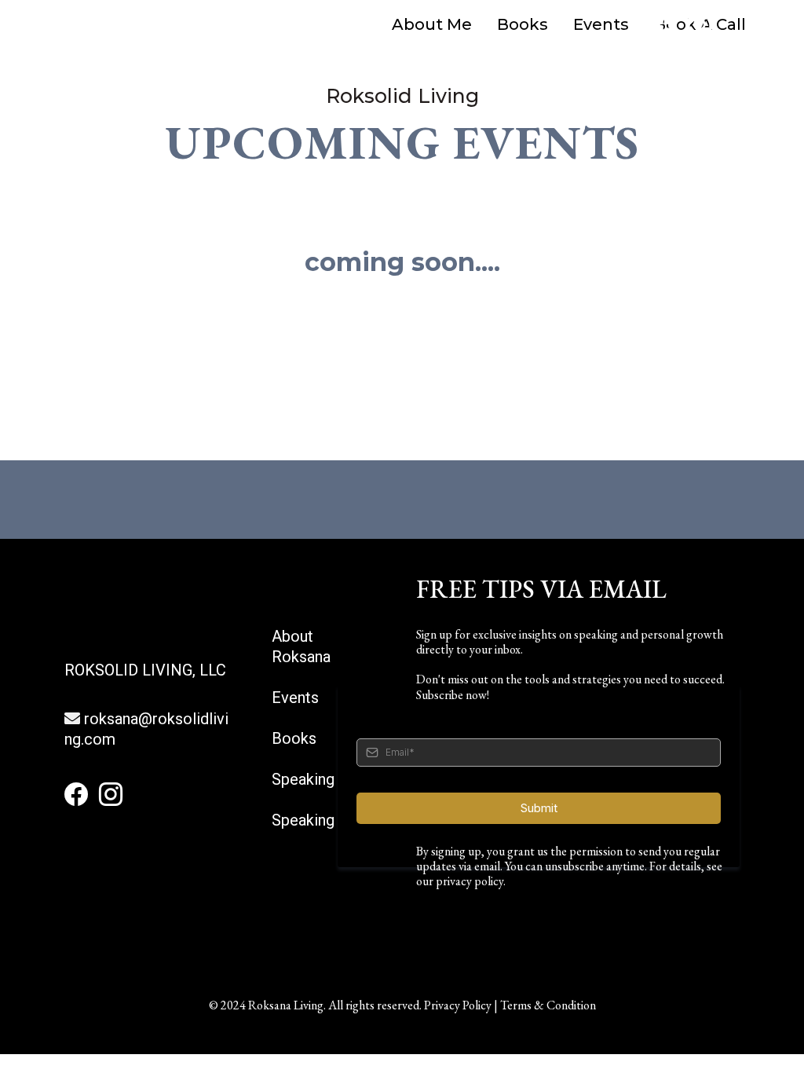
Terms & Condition (548, 1005)
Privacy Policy (458, 1005)
